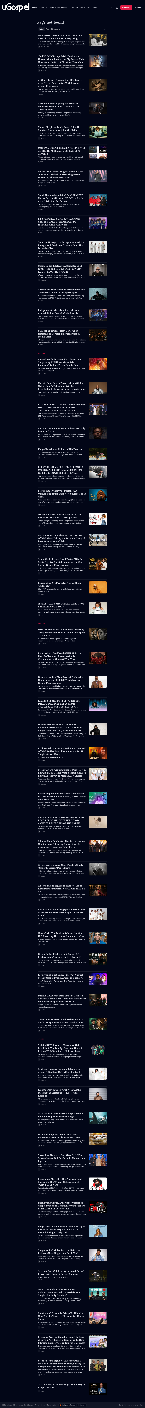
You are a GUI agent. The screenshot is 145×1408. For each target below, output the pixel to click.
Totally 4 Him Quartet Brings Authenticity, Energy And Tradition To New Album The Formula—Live (61, 245)
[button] (34, 7)
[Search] (112, 7)
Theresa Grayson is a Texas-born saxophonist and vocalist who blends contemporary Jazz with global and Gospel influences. (60, 1076)
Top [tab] (47, 29)
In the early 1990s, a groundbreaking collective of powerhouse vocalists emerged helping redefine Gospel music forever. (60, 1055)
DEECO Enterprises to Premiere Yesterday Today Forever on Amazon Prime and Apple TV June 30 (61, 632)
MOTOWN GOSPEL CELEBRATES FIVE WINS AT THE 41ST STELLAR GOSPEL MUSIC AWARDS (62, 151)
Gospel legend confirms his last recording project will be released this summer (60, 1006)
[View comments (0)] (55, 49)
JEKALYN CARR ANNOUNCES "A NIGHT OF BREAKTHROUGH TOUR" (61, 605)
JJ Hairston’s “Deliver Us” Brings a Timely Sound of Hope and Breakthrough (60, 1115)
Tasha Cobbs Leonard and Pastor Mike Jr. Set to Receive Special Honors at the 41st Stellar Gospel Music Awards (60, 562)
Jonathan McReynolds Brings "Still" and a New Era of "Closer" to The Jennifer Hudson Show (61, 1316)
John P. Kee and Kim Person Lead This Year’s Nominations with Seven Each (60, 982)
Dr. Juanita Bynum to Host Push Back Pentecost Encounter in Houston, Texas (59, 1136)
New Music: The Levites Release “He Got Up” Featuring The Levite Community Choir (62, 935)
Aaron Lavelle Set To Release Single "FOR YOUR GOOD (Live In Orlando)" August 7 (61, 369)
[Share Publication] (117, 7)
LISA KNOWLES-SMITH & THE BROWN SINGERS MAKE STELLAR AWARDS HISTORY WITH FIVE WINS (59, 221)
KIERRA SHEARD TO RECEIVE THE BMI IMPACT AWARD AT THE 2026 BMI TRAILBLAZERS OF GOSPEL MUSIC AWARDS (59, 703)
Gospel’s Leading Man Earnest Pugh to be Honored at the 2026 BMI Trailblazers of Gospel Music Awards (60, 680)
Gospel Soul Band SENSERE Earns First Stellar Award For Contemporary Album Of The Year (60, 205)
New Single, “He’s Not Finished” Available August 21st (59, 392)
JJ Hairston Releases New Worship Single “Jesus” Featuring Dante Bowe (60, 866)
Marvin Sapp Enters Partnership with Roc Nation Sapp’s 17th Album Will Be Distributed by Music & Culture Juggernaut (61, 386)
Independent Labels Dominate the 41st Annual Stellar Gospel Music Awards (59, 312)
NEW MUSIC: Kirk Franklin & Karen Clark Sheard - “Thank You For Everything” (61, 37)
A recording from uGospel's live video (53, 1277)
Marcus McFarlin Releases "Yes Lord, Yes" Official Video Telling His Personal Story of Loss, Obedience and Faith (61, 538)
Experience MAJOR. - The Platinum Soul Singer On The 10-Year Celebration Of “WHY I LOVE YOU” (60, 1182)
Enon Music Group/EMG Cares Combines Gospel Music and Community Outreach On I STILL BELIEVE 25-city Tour (61, 1205)
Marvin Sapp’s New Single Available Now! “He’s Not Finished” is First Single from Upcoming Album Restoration (60, 174)
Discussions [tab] (55, 29)
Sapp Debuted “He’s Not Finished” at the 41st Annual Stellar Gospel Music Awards (61, 181)
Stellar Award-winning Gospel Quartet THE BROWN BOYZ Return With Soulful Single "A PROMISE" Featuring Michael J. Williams (62, 772)
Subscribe (126, 7)
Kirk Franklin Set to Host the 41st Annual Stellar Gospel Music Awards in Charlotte (60, 976)
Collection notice (51, 1405)
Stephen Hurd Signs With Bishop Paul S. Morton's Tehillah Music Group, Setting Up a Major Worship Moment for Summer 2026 (61, 1363)
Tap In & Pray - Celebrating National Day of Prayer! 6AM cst (61, 1386)
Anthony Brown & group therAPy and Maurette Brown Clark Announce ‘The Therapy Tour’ (58, 106)
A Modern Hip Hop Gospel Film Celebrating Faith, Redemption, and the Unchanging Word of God (57, 639)
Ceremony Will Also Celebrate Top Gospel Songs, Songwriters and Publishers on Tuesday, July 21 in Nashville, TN (62, 711)
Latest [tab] (41, 29)
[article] (72, 42)
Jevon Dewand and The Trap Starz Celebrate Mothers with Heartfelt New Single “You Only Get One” (59, 1292)
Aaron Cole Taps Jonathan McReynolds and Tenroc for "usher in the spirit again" (61, 291)
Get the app (82, 1405)
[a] (98, 1275)
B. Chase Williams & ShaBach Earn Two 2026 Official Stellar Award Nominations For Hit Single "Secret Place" (62, 751)
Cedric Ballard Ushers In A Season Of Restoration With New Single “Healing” (59, 955)
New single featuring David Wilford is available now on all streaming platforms (60, 1120)
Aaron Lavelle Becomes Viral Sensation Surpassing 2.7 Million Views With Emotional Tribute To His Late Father (59, 362)
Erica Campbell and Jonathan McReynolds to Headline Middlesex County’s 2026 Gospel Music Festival (62, 796)
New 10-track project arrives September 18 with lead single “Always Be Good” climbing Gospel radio (61, 90)
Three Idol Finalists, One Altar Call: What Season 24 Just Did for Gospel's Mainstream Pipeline (61, 1158)
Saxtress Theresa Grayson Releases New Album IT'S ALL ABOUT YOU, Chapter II (60, 1070)
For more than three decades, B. (50, 757)
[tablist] (49, 29)
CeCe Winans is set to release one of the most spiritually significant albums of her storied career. (60, 827)
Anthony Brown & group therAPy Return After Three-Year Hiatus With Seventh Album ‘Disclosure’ (60, 83)
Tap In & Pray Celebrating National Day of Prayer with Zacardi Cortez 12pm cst (60, 1272)
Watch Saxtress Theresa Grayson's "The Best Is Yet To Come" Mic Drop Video (59, 516)
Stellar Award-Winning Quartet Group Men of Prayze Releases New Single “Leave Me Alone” (62, 912)
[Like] (39, 97)
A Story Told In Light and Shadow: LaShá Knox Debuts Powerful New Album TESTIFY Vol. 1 (61, 888)
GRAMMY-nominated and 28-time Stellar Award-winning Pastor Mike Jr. (60, 590)
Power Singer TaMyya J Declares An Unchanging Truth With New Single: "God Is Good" (62, 493)
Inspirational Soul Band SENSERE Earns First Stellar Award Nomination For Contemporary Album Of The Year (59, 656)
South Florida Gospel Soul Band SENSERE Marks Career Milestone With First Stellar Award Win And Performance (61, 198)
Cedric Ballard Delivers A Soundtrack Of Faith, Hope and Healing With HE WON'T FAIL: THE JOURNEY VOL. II (60, 268)
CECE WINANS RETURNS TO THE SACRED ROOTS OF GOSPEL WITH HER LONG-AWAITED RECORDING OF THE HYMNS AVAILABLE (61, 820)
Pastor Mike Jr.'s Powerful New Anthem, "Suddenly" (59, 584)
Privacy (37, 1405)
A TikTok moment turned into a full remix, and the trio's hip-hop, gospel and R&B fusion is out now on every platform (61, 297)
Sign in (138, 7)
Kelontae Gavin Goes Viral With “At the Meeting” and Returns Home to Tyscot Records (59, 1092)
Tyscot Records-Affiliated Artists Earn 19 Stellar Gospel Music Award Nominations (60, 1021)
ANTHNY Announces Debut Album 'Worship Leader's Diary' (61, 430)
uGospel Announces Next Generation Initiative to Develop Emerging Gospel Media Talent (59, 333)
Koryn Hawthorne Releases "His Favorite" (60, 449)
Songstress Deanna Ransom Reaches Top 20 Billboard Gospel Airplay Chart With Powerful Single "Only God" (61, 1229)
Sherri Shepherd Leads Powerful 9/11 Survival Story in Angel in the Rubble (58, 128)
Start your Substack (68, 1405)
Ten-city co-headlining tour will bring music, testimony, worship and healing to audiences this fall (59, 113)
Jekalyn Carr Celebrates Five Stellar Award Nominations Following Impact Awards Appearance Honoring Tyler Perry (61, 844)
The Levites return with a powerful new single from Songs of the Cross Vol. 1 (61, 940)
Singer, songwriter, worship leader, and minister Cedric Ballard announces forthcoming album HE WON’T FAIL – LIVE (62, 961)
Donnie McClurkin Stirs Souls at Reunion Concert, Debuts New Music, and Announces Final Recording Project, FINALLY (62, 998)
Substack (122, 1405)
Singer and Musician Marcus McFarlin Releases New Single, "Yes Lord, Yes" (59, 1252)
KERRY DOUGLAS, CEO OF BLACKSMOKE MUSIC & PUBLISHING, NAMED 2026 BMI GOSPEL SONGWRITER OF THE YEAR (60, 470)
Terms (43, 1405)
